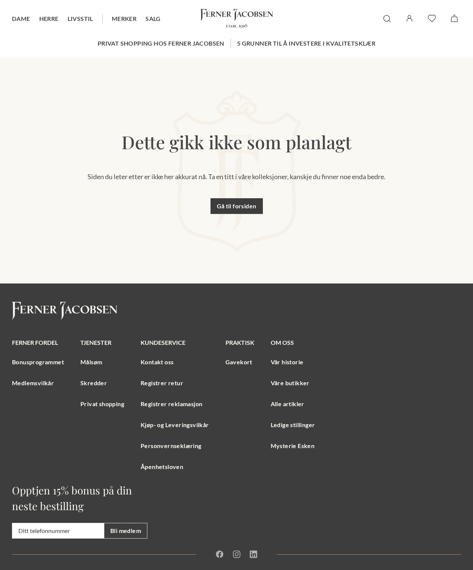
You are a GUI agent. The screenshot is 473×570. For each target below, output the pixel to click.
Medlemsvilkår (33, 382)
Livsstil (80, 18)
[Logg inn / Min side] (409, 18)
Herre (49, 18)
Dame (21, 18)
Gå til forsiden (237, 205)
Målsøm (91, 361)
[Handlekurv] (454, 18)
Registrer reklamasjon (171, 403)
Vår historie (287, 361)
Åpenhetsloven (162, 466)
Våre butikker (290, 382)
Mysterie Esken (293, 445)
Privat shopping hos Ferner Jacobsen (161, 43)
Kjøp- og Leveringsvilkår (175, 424)
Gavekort (238, 361)
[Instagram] (236, 554)
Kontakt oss (157, 361)
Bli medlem (125, 530)
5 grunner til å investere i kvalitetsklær (306, 43)
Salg (153, 18)
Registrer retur (162, 382)
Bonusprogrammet (38, 361)
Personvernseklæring (171, 445)
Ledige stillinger (293, 424)
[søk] (387, 19)
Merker (124, 18)
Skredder (93, 382)
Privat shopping (102, 403)
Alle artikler (287, 403)
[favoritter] (432, 18)
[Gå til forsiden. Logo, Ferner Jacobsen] (236, 18)
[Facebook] (219, 554)
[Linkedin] (253, 554)
